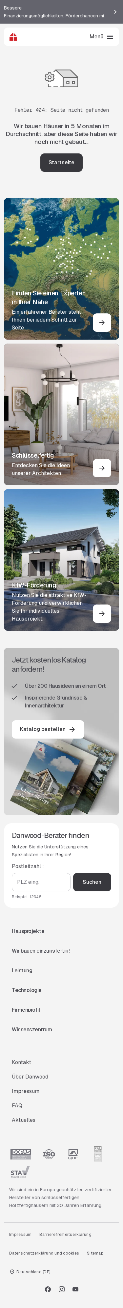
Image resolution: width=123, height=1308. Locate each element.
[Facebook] (48, 1289)
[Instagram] (62, 1289)
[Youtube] (75, 1289)
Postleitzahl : (28, 866)
